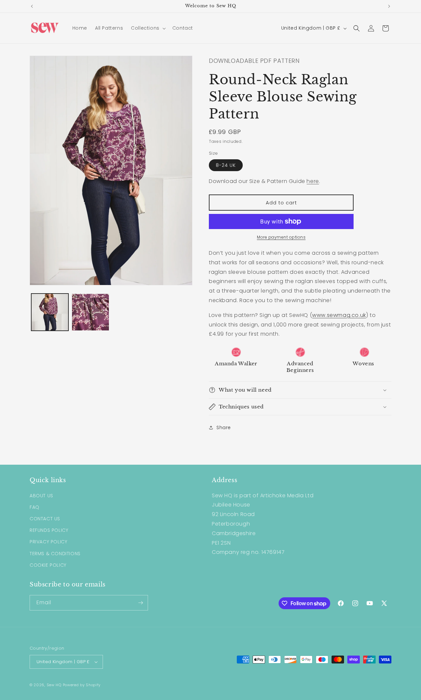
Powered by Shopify (82, 684)
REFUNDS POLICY (49, 530)
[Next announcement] (389, 6)
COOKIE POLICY (48, 565)
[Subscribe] (140, 602)
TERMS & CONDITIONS (55, 553)
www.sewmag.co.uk (339, 315)
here (313, 181)
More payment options (281, 237)
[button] (147, 28)
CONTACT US (45, 518)
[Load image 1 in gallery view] (49, 312)
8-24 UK (226, 165)
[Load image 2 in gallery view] (90, 312)
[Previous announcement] (32, 6)
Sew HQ (54, 684)
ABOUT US (41, 495)
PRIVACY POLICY (48, 541)
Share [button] (223, 427)
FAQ (34, 507)
